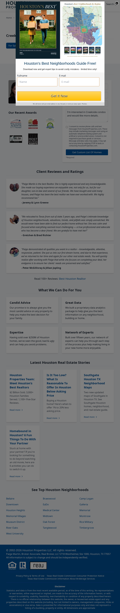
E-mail (62, 75)
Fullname (22, 75)
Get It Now (59, 96)
